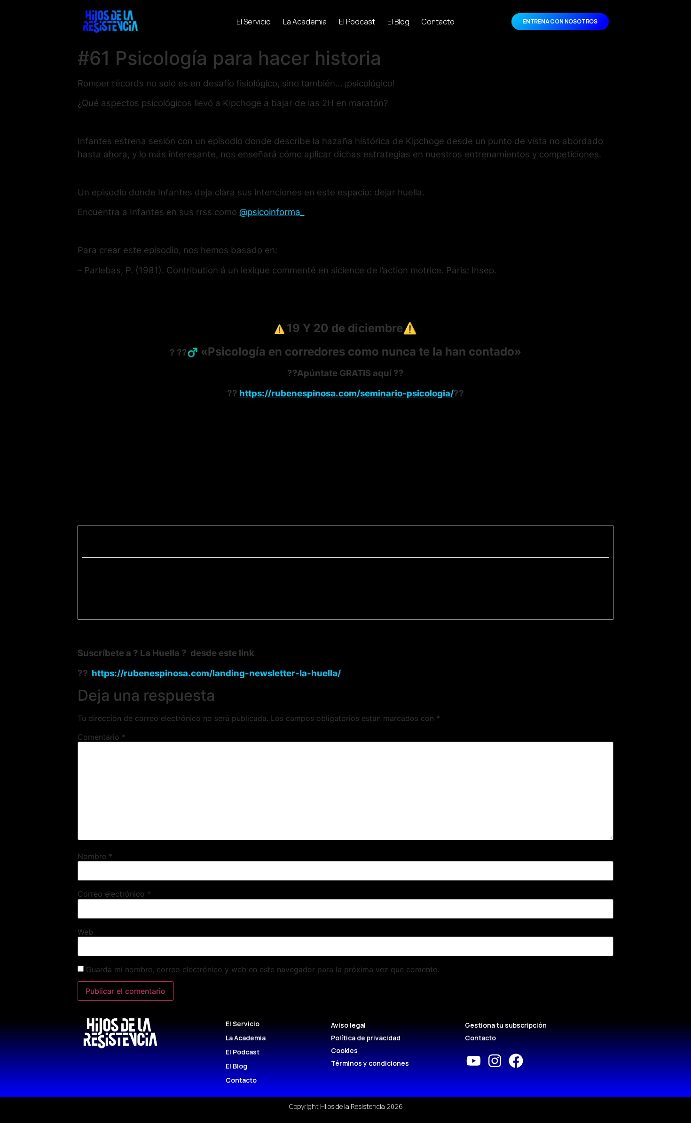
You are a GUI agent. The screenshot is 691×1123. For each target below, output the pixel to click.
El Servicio (253, 21)
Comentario (102, 737)
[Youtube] (473, 1060)
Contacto (438, 21)
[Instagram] (494, 1060)
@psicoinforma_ (271, 212)
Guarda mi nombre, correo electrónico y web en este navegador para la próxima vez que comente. (262, 969)
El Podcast (357, 21)
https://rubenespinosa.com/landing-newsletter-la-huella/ (215, 673)
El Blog (398, 21)
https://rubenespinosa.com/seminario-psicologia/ (346, 393)
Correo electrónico (114, 894)
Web (85, 932)
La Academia (305, 21)
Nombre (95, 856)
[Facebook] (516, 1060)
